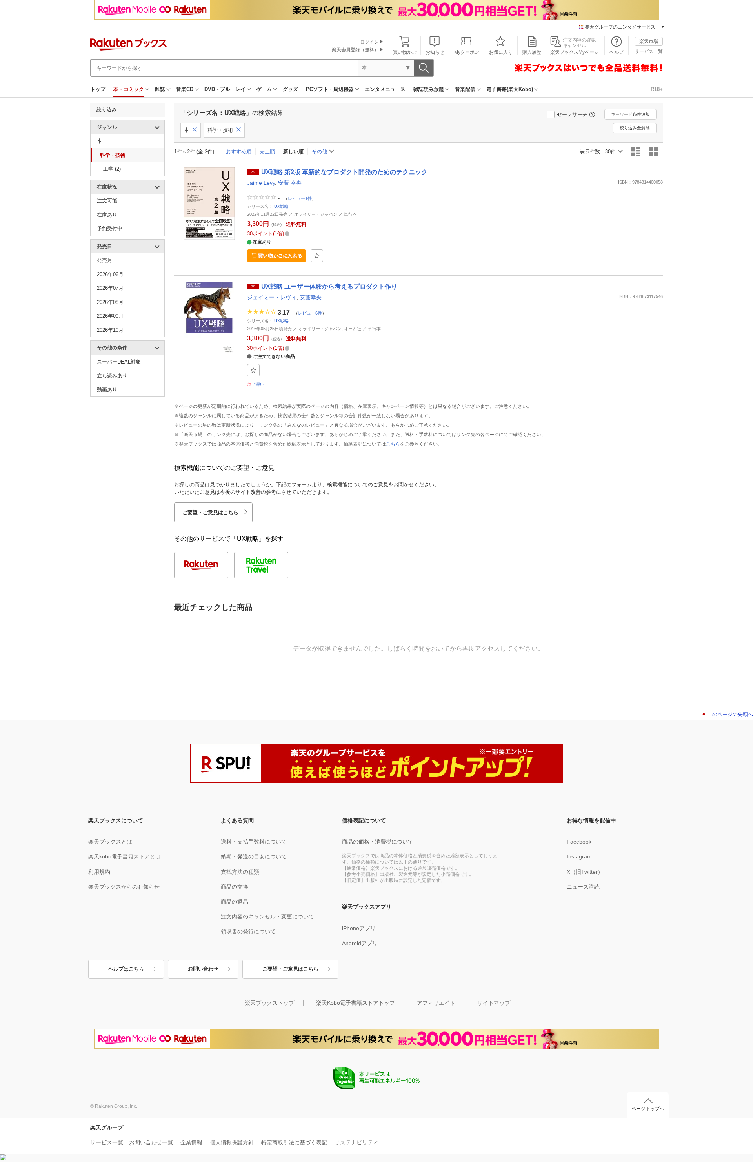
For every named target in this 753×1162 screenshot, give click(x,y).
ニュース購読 (583, 887)
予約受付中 (109, 228)
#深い (258, 384)
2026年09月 (110, 316)
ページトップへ (647, 1108)
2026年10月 (110, 330)
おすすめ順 (238, 152)
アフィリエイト (436, 1003)
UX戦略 (281, 206)
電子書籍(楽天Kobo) (509, 89)
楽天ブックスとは (110, 841)
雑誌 (160, 89)
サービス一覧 (649, 51)
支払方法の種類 (240, 872)
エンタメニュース (385, 89)
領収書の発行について (248, 931)
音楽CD (184, 89)
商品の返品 (234, 901)
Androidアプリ (360, 943)
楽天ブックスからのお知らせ (124, 887)
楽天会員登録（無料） (355, 49)
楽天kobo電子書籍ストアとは (124, 856)
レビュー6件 (310, 312)
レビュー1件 (300, 198)
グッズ (290, 89)
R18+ (657, 89)
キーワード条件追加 (630, 114)
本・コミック (128, 89)
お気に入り (501, 52)
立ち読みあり (112, 375)
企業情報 (191, 1142)
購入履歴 (531, 52)
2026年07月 (110, 288)
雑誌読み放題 (428, 89)
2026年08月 (110, 302)
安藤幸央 (311, 297)
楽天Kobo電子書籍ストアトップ (355, 1003)
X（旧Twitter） (585, 872)
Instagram (579, 856)
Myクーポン (466, 52)
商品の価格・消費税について (377, 841)
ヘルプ (616, 52)
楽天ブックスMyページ (574, 52)
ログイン (369, 42)
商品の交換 (234, 887)
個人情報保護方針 (232, 1142)
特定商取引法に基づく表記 (294, 1142)
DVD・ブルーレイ (225, 89)
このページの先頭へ (730, 714)
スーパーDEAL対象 (119, 362)
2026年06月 (110, 274)
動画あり (107, 390)
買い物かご (405, 52)
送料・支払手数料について (254, 841)
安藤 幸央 (290, 183)
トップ (97, 89)
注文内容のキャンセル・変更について (267, 916)
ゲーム (264, 89)
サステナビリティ (356, 1142)
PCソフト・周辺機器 (330, 89)
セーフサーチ (572, 114)
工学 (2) (112, 169)
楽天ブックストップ (269, 1003)
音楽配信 (465, 89)
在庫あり (107, 215)
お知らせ (435, 52)
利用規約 (99, 872)
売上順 (267, 152)
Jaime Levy (261, 183)
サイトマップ (493, 1003)
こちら (393, 444)
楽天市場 (648, 41)
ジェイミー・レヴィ (271, 297)
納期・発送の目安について (254, 856)
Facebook (579, 841)
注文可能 (107, 201)
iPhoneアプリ (359, 928)
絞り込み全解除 (635, 127)
